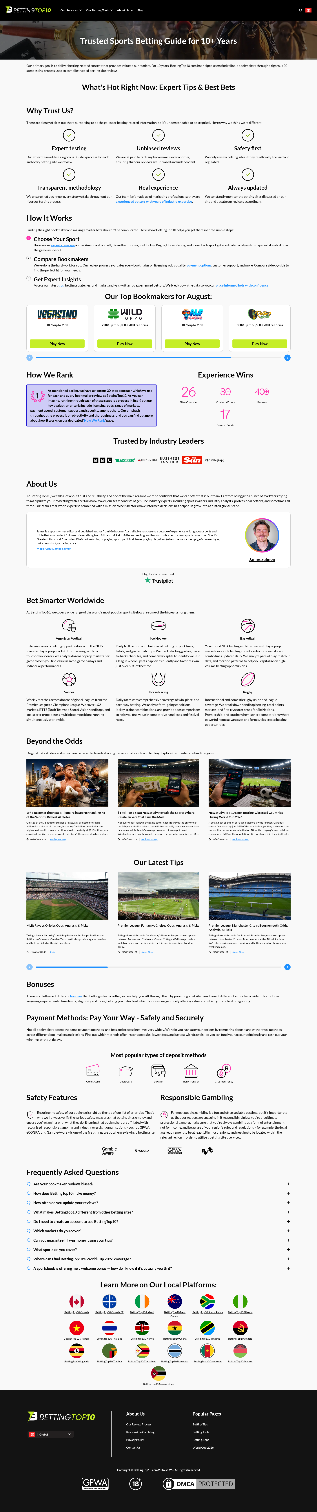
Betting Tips (200, 1424)
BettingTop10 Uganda (76, 1361)
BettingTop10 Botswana (174, 1361)
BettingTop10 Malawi (240, 1361)
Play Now (57, 343)
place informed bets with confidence (242, 285)
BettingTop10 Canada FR (109, 1312)
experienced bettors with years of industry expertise (154, 201)
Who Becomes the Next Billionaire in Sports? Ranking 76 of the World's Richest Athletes (65, 815)
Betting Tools (201, 1432)
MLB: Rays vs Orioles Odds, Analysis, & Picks (57, 925)
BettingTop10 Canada (76, 1312)
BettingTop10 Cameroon (208, 1361)
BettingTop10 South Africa (207, 1312)
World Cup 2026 (203, 1447)
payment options (199, 265)
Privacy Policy (135, 1439)
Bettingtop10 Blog (58, 839)
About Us (135, 1413)
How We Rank (94, 420)
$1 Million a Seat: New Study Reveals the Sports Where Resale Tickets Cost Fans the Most (156, 815)
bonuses (76, 996)
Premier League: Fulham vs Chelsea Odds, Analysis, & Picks (158, 925)
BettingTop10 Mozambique (158, 1384)
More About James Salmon (54, 548)
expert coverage (63, 245)
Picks (52, 952)
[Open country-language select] (308, 10)
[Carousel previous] (29, 358)
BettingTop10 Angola (240, 1338)
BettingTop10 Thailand (109, 1338)
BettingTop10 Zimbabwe (142, 1361)
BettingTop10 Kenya (142, 1338)
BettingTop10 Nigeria (240, 1312)
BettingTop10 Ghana (175, 1338)
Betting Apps (201, 1439)
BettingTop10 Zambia (109, 1361)
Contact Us (133, 1447)
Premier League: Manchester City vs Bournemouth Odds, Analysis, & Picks (248, 928)
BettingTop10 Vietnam (77, 1338)
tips (61, 285)
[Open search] (301, 10)
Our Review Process (139, 1424)
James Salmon (262, 559)
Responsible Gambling (140, 1432)
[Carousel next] (287, 358)
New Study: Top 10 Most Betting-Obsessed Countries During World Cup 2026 (246, 815)
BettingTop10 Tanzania (207, 1338)
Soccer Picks (147, 952)
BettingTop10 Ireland (142, 1312)
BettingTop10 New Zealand (174, 1314)
